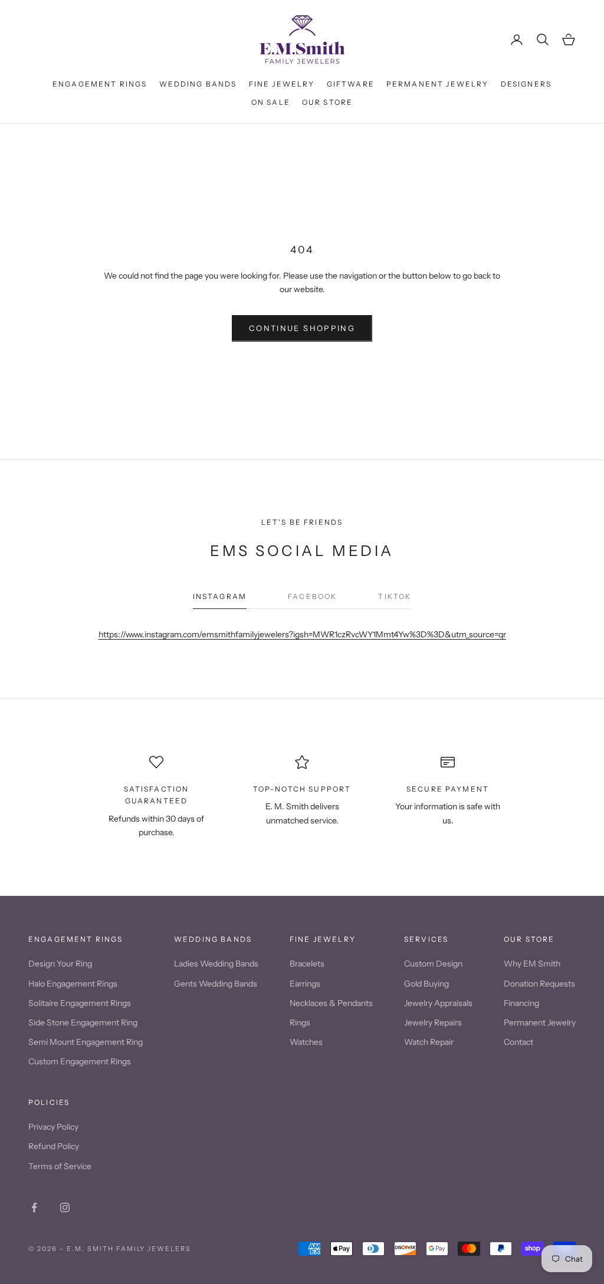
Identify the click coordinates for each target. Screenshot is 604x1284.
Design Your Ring (60, 963)
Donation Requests (539, 983)
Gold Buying (426, 983)
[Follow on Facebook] (34, 1207)
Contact (518, 1042)
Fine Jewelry (282, 84)
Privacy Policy (53, 1126)
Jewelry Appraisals (438, 1003)
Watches (306, 1042)
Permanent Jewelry (437, 84)
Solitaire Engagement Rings (79, 1003)
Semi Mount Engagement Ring (85, 1042)
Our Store (327, 102)
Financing (521, 1003)
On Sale (270, 102)
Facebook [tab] (312, 596)
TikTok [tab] (394, 596)
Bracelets (307, 963)
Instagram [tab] (220, 596)
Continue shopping (302, 328)
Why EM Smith (532, 963)
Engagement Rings (99, 84)
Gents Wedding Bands (215, 983)
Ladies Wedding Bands (216, 963)
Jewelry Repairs (433, 1022)
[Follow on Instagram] (65, 1207)
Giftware (351, 84)
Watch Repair (429, 1042)
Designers (526, 84)
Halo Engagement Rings (72, 983)
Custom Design (433, 963)
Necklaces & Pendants (331, 1003)
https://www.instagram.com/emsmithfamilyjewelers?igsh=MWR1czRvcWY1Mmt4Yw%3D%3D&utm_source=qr (302, 634)
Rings (300, 1022)
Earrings (305, 983)
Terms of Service (59, 1166)
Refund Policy (53, 1146)
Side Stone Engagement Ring (82, 1022)
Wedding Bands (198, 84)
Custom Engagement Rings (79, 1061)
